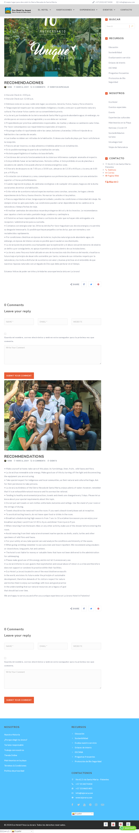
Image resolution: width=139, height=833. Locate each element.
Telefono (111, 170)
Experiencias (87, 10)
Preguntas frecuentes (119, 73)
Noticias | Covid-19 (118, 128)
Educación (113, 47)
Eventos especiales (59, 87)
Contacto (126, 10)
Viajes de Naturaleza (118, 147)
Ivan (9, 87)
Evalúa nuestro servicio (119, 57)
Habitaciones (64, 10)
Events (53, 461)
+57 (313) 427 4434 (103, 2)
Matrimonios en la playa (15, 760)
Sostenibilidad (115, 52)
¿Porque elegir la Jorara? (15, 739)
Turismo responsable (13, 745)
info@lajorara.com (127, 2)
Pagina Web (113, 175)
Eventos (108, 10)
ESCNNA (113, 68)
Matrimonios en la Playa (120, 122)
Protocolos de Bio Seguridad (88, 761)
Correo (110, 172)
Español (78, 814)
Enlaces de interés (117, 62)
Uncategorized (115, 142)
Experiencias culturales (119, 117)
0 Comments (39, 87)
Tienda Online (10, 755)
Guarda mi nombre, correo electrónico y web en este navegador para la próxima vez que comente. (49, 339)
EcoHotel (113, 102)
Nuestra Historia (12, 734)
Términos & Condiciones (15, 765)
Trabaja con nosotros (14, 750)
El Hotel (43, 10)
